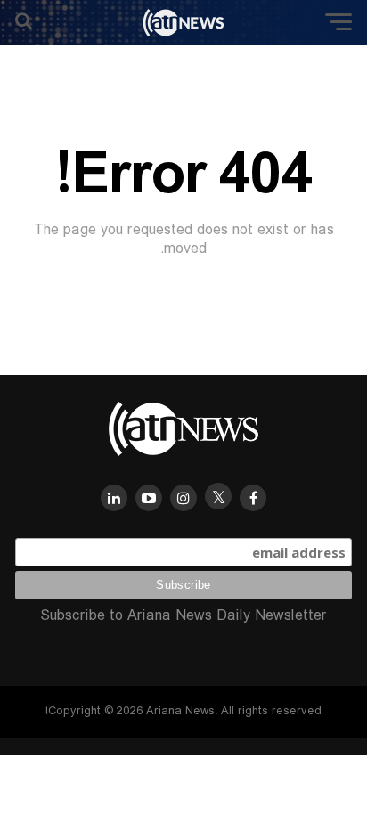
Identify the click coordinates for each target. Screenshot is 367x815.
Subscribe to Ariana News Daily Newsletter (183, 616)
